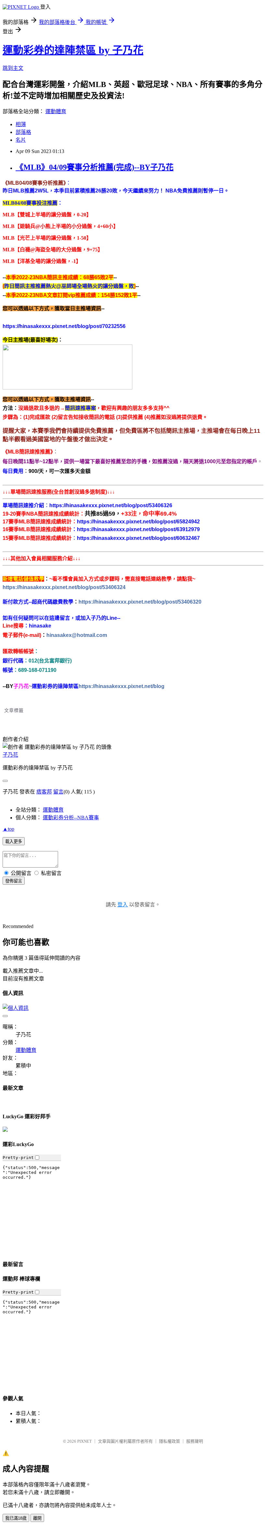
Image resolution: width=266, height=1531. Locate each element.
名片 (21, 140)
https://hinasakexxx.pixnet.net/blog (121, 686)
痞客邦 (44, 791)
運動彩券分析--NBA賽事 (71, 817)
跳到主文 (13, 68)
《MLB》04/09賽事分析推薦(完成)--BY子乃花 (95, 167)
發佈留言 (13, 881)
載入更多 (13, 841)
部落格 (23, 132)
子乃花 (10, 755)
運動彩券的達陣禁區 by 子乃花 (73, 50)
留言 (58, 791)
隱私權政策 (169, 1441)
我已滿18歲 (16, 1518)
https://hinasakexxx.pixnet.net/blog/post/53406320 (140, 602)
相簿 (21, 124)
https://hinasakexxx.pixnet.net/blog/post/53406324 (64, 587)
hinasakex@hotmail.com (76, 635)
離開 (37, 1518)
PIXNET (84, 1441)
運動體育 (55, 111)
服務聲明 (194, 1441)
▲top (8, 829)
